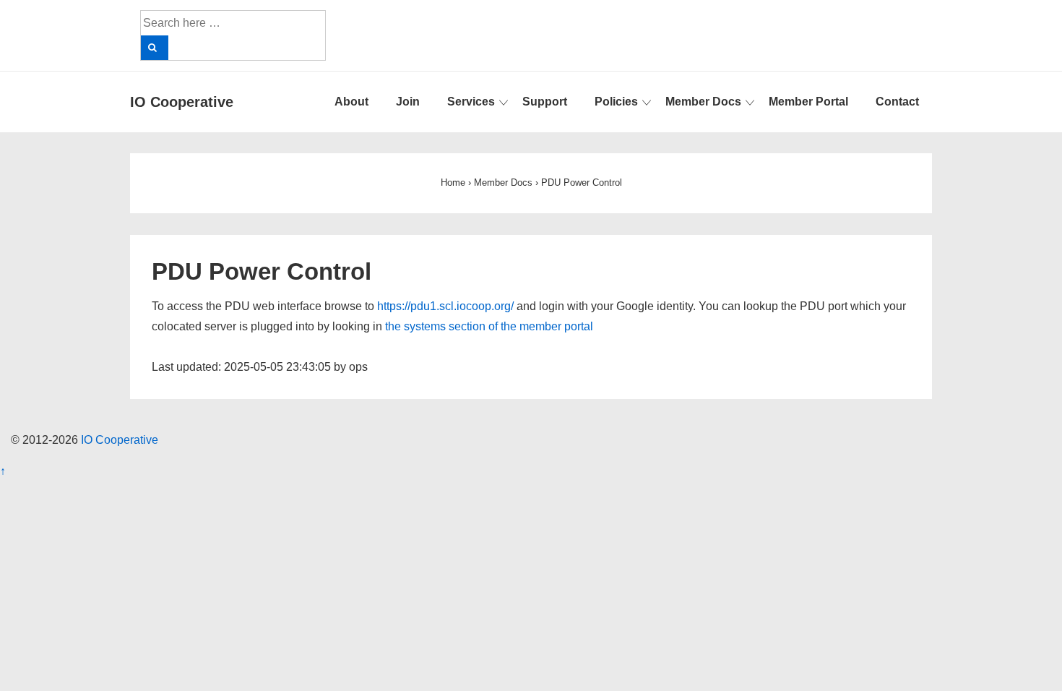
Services (471, 101)
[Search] (154, 47)
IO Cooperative (181, 102)
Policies (616, 101)
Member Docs (703, 101)
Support (544, 101)
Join (408, 101)
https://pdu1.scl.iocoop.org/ (445, 306)
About (351, 101)
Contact (897, 101)
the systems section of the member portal (489, 326)
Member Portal (808, 101)
